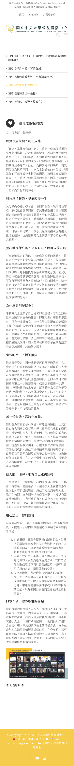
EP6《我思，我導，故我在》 (26, 102)
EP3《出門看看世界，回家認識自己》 (31, 77)
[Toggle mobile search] (58, 35)
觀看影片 (15, 685)
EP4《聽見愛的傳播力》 (23, 85)
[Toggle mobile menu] (66, 35)
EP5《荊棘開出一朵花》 (23, 93)
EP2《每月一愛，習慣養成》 (26, 68)
